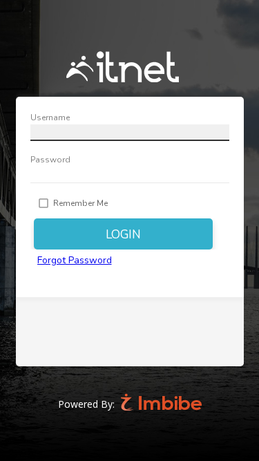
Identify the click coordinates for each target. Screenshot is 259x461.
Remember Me (80, 203)
